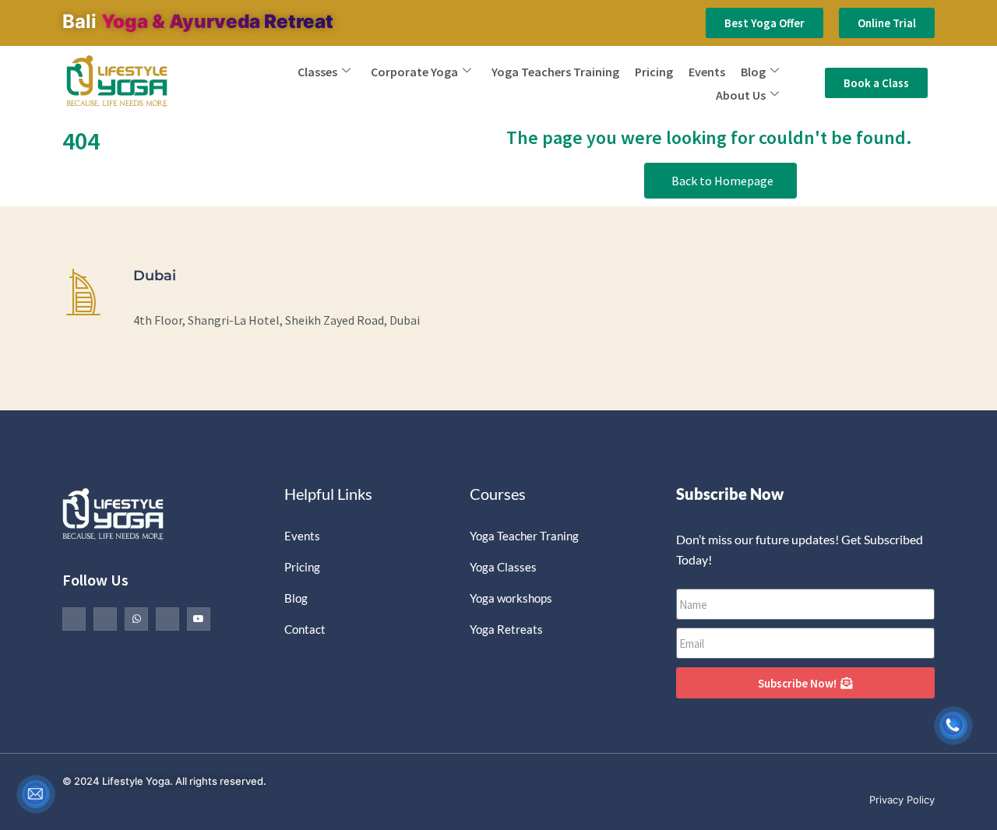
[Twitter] (105, 619)
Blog (753, 71)
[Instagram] (167, 619)
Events (707, 71)
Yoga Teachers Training (555, 71)
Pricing (654, 71)
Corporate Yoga (414, 71)
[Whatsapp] (136, 619)
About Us (741, 95)
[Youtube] (198, 619)
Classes (317, 71)
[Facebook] (74, 619)
